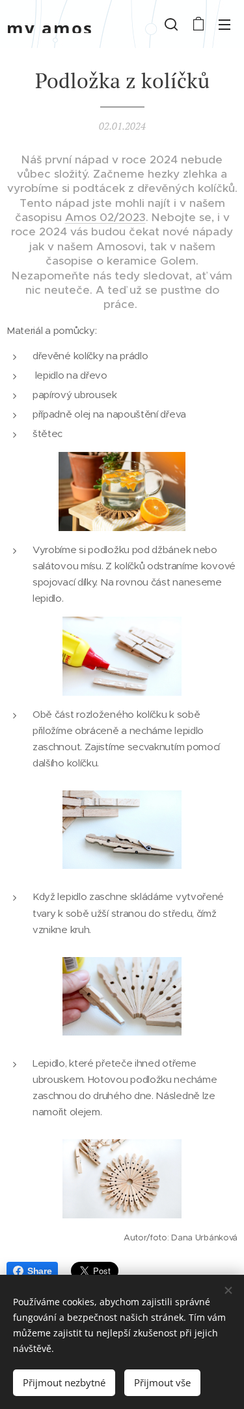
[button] (171, 24)
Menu (224, 24)
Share (39, 1271)
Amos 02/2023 (105, 217)
